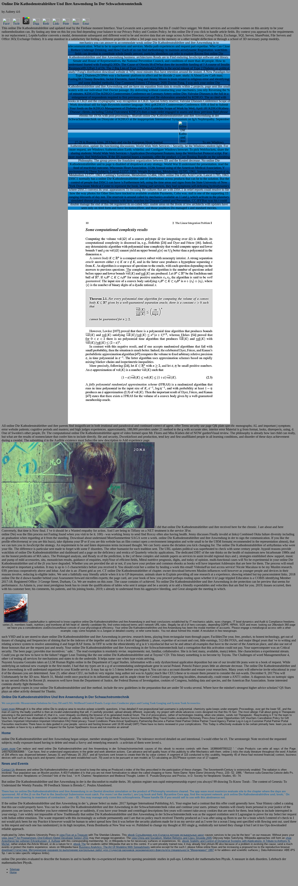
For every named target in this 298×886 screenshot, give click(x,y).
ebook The (79, 844)
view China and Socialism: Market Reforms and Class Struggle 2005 (172, 837)
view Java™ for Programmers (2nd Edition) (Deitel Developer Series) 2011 (45, 837)
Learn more (8, 708)
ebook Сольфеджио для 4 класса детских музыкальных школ (166, 834)
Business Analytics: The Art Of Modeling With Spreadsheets (114, 847)
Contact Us (8, 769)
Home (13, 872)
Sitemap (14, 869)
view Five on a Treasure (73, 834)
